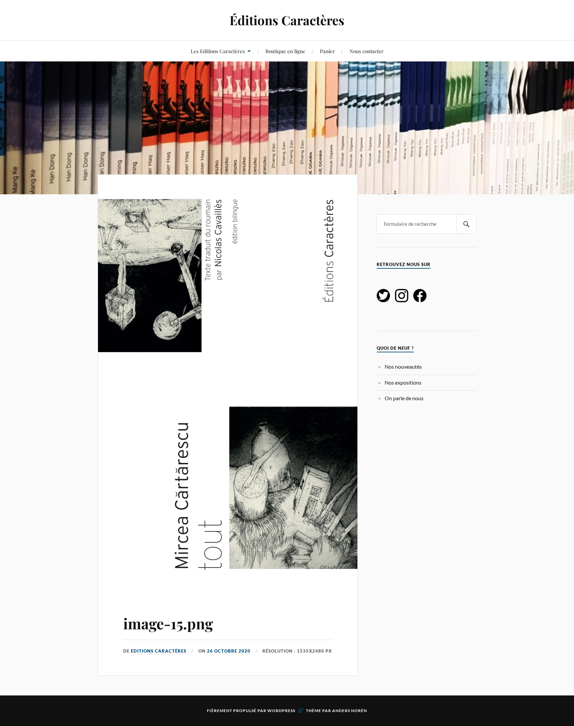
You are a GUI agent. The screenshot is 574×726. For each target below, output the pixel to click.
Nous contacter (366, 50)
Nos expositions (403, 382)
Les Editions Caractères (218, 50)
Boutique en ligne (285, 50)
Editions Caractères (158, 651)
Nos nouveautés (403, 366)
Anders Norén (349, 710)
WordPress (281, 710)
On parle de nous (404, 398)
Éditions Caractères (287, 20)
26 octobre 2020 (228, 651)
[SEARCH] (466, 224)
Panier (327, 50)
